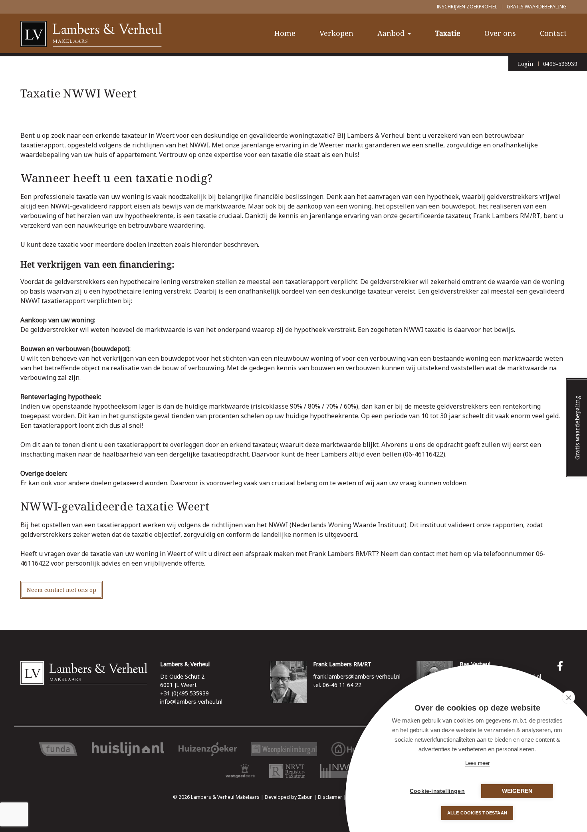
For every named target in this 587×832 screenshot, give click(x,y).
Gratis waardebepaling (537, 6)
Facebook (562, 666)
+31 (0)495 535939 (184, 693)
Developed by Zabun (289, 797)
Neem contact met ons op (61, 590)
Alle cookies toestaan (477, 812)
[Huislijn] (128, 749)
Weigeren (517, 791)
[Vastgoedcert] (240, 771)
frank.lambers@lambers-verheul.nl (357, 676)
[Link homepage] (83, 673)
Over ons (500, 33)
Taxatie (447, 33)
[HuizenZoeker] (207, 749)
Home (284, 33)
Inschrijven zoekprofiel (466, 6)
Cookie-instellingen (437, 791)
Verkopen (336, 33)
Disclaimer (330, 797)
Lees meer (477, 763)
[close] (568, 697)
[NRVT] (287, 771)
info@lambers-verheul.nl (191, 701)
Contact (553, 33)
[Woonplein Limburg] (284, 749)
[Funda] (58, 749)
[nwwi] (340, 771)
